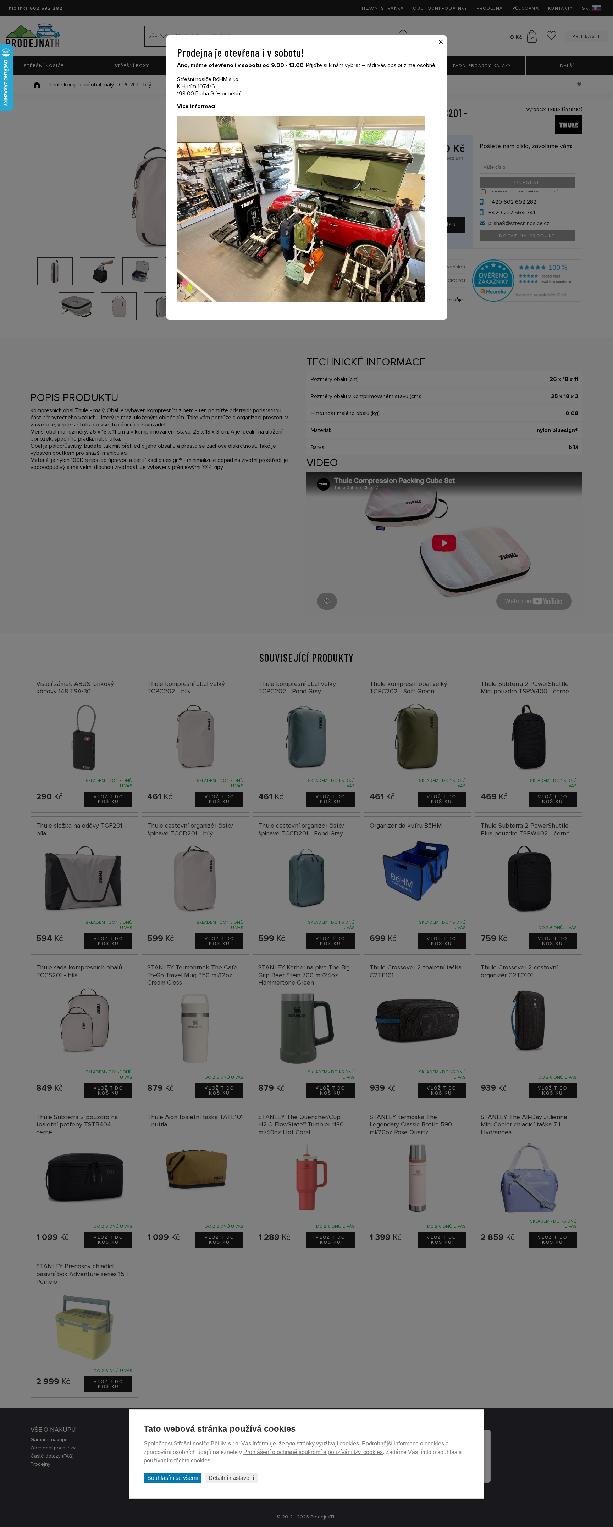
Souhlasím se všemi (172, 1478)
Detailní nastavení (231, 1478)
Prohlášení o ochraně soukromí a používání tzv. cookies (313, 1452)
